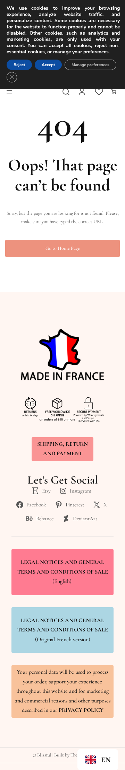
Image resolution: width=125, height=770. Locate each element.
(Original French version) (62, 630)
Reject (19, 65)
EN (105, 759)
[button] (97, 759)
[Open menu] (9, 92)
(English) (62, 572)
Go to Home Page (62, 248)
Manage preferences (90, 65)
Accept (48, 65)
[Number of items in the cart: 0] (114, 92)
